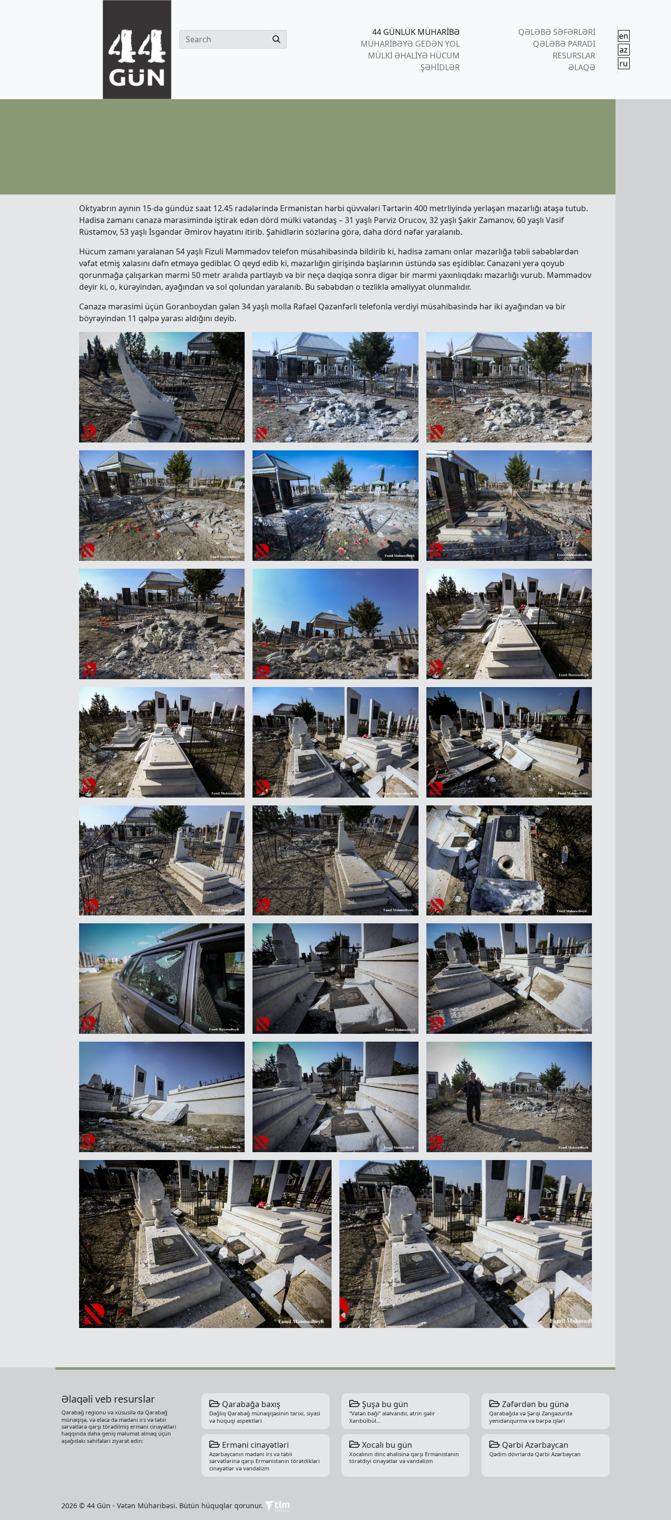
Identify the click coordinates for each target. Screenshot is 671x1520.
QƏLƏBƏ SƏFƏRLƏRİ (556, 32)
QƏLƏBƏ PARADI (564, 43)
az (623, 49)
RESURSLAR (574, 55)
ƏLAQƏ (581, 67)
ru (623, 63)
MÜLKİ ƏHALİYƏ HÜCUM (414, 55)
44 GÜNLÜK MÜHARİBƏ (416, 32)
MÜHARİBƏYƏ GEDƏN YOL (410, 43)
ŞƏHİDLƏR (440, 67)
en (623, 35)
